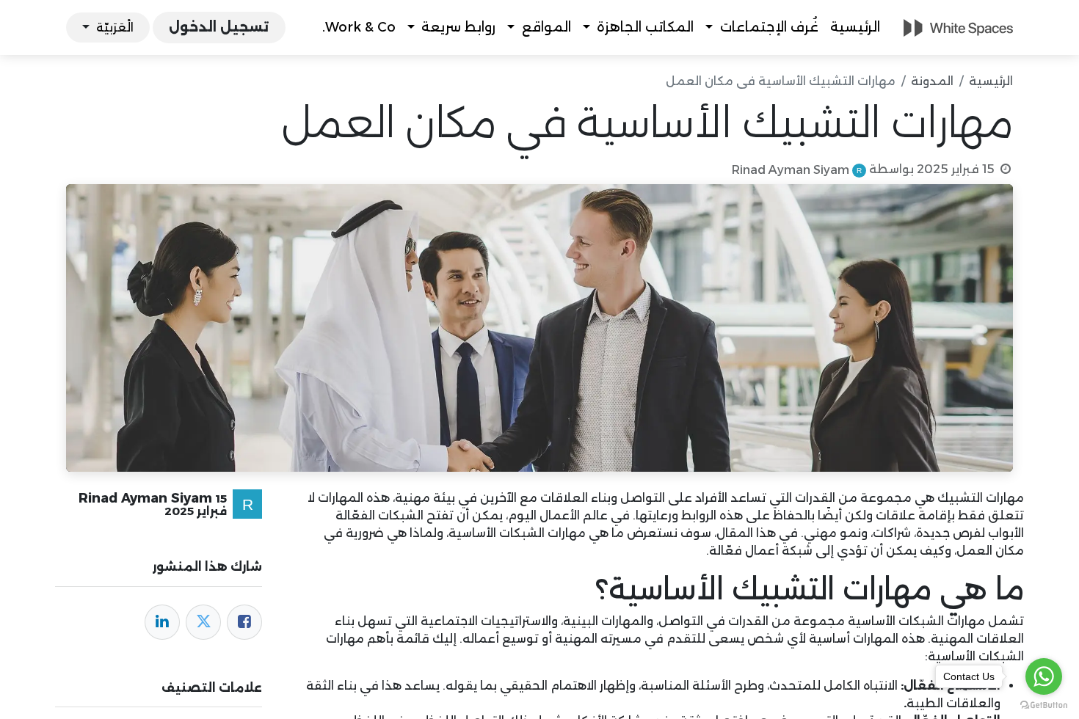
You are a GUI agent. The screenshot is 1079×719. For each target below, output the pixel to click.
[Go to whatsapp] (1043, 676)
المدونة (932, 81)
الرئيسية (991, 81)
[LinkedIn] (162, 622)
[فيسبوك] (244, 622)
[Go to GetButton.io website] (1043, 704)
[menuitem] (855, 27)
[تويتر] (203, 622)
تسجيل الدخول (219, 27)
